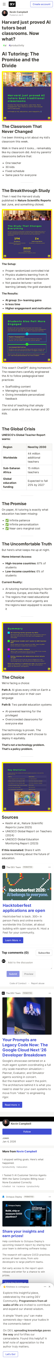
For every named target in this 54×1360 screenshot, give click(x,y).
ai (4, 45)
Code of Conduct (18, 983)
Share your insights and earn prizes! (23, 1233)
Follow (27, 1131)
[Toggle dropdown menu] (49, 867)
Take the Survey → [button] (15, 1282)
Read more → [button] (12, 1104)
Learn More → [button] (13, 940)
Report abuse (37, 983)
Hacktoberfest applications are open (24, 908)
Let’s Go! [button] (10, 1354)
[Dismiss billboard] (49, 1286)
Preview (28, 973)
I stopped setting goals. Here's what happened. (23, 1163)
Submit (13, 973)
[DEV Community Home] (12, 4)
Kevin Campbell (19, 11)
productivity (16, 45)
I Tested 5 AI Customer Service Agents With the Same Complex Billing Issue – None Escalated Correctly (24, 1181)
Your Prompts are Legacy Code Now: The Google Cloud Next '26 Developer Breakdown (25, 1047)
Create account (41, 4)
